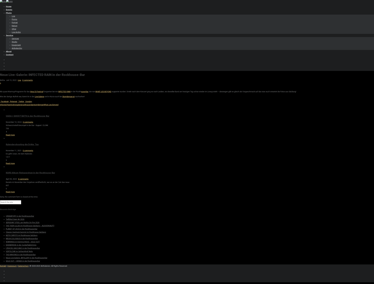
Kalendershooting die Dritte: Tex (22, 144)
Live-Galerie (39, 97)
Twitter (21, 102)
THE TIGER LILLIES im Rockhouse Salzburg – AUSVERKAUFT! (30, 226)
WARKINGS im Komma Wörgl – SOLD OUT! (23, 242)
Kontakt (3, 266)
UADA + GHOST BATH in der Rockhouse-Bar (27, 116)
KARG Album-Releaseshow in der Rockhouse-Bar (30, 173)
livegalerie (18, 105)
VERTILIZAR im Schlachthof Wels (19, 251)
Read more (10, 135)
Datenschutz (23, 266)
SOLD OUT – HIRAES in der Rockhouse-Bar (23, 261)
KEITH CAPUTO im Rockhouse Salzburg (21, 235)
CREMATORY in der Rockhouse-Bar (20, 216)
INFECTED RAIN (64, 92)
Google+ (28, 102)
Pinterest (13, 102)
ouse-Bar (84, 92)
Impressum (12, 266)
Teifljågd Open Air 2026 (15, 219)
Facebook (4, 102)
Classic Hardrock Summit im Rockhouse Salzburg (26, 232)
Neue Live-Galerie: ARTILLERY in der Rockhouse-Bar (26, 258)
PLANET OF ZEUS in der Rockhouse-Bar (21, 229)
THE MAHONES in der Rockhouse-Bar (21, 255)
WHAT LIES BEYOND (103, 92)
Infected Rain (5, 105)
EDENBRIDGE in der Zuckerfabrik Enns (21, 245)
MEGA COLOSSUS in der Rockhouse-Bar (22, 239)
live (12, 105)
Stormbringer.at (68, 97)
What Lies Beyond (51, 105)
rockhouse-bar (27, 105)
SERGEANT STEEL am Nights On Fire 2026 (22, 223)
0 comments (27, 80)
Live (19, 80)
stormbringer (38, 105)
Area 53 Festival (36, 92)
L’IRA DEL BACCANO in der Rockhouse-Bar (23, 248)
